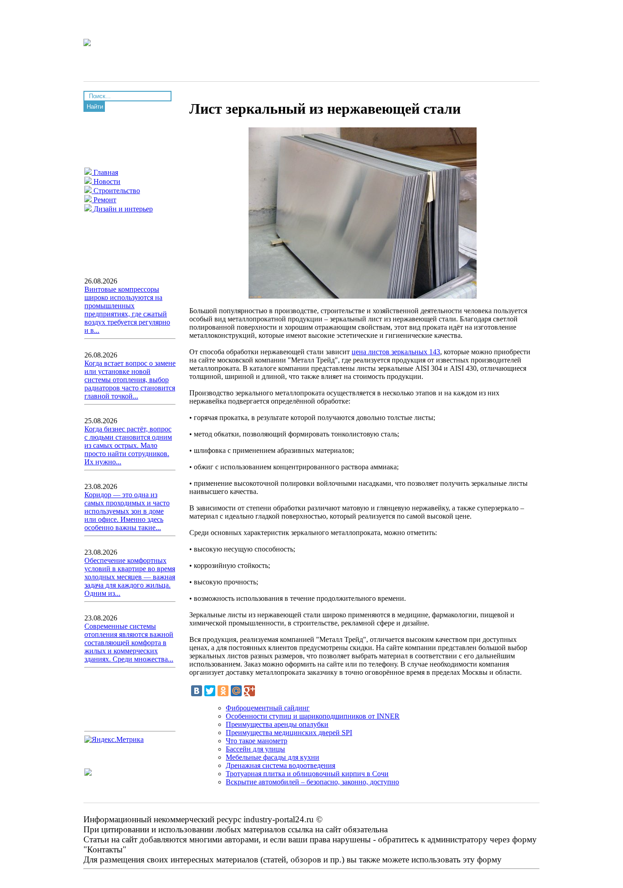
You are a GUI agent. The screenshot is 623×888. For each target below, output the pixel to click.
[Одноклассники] (223, 690)
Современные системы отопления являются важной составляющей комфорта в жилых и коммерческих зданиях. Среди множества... (128, 642)
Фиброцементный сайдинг (268, 708)
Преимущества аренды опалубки (277, 724)
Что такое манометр (256, 741)
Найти (95, 106)
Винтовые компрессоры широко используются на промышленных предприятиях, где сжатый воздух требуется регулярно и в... (127, 309)
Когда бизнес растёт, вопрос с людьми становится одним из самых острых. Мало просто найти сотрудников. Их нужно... (128, 445)
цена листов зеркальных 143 (396, 352)
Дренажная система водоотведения (280, 765)
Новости (106, 181)
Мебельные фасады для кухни (272, 757)
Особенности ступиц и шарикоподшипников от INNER (313, 716)
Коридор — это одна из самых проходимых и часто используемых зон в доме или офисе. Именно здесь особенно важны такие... (127, 511)
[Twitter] (209, 690)
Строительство (116, 190)
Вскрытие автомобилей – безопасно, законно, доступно (312, 782)
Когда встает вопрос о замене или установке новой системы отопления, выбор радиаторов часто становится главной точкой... (130, 379)
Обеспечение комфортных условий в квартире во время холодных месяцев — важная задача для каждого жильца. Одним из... (129, 577)
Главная (105, 172)
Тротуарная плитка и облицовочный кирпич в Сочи (307, 774)
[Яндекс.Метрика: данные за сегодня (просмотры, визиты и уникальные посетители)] (114, 740)
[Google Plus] (249, 690)
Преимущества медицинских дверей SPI (289, 732)
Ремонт (104, 200)
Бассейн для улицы (255, 749)
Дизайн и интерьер (122, 209)
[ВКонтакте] (196, 690)
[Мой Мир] (236, 690)
